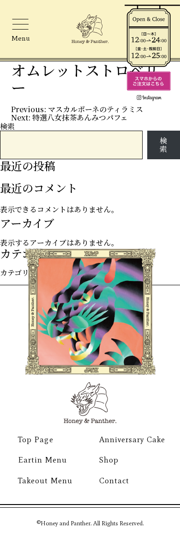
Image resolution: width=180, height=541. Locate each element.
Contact (114, 480)
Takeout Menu (45, 480)
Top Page (35, 439)
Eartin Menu (42, 459)
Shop (109, 459)
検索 (7, 126)
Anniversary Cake (132, 439)
